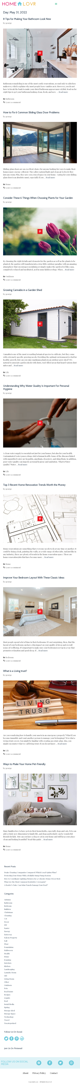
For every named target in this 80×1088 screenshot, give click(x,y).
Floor (6, 944)
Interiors (7, 963)
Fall (5, 941)
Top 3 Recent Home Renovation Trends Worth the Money (34, 484)
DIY (5, 925)
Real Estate (8, 991)
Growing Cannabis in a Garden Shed (22, 290)
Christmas (8, 912)
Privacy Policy (39, 1073)
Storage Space (10, 1013)
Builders (7, 909)
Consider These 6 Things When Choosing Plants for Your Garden (38, 197)
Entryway (8, 934)
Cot (5, 918)
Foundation (8, 947)
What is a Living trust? (15, 670)
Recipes (7, 994)
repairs (7, 998)
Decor (6, 922)
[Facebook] (49, 1062)
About (25, 1073)
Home (8, 184)
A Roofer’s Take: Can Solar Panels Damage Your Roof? (26, 885)
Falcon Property (10, 937)
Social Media (9, 1004)
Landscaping (9, 969)
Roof (6, 1001)
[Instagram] (71, 1062)
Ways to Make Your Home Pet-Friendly (24, 764)
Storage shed (9, 1010)
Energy (7, 931)
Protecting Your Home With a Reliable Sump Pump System (27, 875)
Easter (6, 928)
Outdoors (10, 276)
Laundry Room (10, 972)
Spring (7, 1007)
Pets (6, 988)
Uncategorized (10, 1023)
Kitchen (7, 966)
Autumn (7, 899)
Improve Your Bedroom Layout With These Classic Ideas (33, 577)
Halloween (8, 950)
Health (7, 953)
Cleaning (8, 915)
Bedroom (10, 657)
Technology (9, 1017)
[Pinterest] (38, 1062)
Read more (63, 92)
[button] (56, 3)
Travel (6, 1020)
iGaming (7, 960)
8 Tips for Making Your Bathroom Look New (27, 18)
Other (6, 982)
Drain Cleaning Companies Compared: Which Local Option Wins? (30, 872)
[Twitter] (60, 1062)
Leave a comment (13, 102)
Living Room (9, 979)
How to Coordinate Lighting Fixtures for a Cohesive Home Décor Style (32, 879)
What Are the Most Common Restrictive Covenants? (25, 882)
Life (7, 372)
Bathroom (10, 99)
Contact (54, 1073)
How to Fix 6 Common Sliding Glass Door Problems (31, 112)
